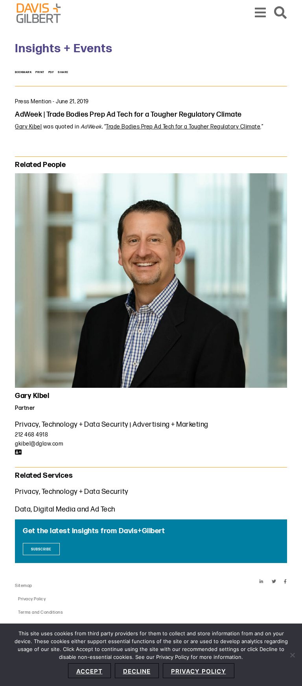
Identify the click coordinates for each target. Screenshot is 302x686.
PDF (51, 72)
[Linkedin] (262, 581)
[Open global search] (280, 13)
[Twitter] (274, 581)
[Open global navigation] (260, 13)
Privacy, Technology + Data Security (72, 424)
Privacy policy (198, 671)
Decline (137, 671)
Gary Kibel (28, 126)
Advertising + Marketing (170, 424)
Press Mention (33, 101)
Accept (89, 671)
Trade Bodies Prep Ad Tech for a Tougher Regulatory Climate (183, 126)
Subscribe (41, 549)
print (39, 72)
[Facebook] (285, 581)
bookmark (23, 72)
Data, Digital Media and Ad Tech (65, 509)
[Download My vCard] (18, 452)
